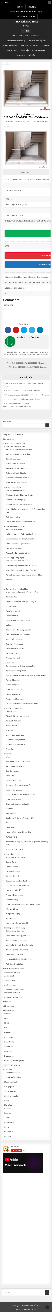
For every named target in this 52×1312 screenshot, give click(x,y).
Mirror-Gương (12, 900)
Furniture (8, 754)
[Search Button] (49, 2)
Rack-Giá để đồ (12, 813)
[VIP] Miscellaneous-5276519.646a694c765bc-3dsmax (26, 395)
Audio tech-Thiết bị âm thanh (18, 561)
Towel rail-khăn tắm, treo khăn (19, 478)
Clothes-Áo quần (13, 871)
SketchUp (8, 1132)
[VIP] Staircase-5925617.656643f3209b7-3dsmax (26, 115)
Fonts (6, 1101)
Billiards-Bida (11, 597)
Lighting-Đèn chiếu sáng (14, 928)
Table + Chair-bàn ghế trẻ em (18, 544)
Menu (7, 2)
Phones (9, 580)
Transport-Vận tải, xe (15, 649)
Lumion (7, 1136)
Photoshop (9, 1122)
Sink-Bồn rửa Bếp (13, 517)
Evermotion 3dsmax (10, 45)
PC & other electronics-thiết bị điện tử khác (24, 575)
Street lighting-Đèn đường (17, 950)
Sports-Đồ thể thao (14, 639)
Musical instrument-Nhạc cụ (18, 620)
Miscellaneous (12, 616)
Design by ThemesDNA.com (26, 1309)
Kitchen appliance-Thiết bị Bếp (19, 504)
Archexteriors (10, 981)
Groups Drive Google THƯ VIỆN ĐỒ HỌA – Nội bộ (26, 12)
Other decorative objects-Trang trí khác (23, 904)
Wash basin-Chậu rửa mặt (16, 482)
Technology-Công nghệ (14, 558)
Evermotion (9, 1037)
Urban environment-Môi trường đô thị (22, 704)
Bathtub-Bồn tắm (13, 459)
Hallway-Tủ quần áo (14, 790)
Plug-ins (7, 1108)
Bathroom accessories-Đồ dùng (19, 449)
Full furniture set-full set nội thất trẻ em (22, 534)
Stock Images (10, 1091)
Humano (7, 1014)
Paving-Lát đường (13, 694)
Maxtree (8, 1051)
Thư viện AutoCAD (12, 1073)
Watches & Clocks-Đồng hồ (17, 923)
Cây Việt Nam (11, 711)
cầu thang (21, 352)
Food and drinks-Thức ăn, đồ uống (20, 495)
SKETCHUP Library (38, 50)
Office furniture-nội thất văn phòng (20, 795)
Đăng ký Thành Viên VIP (20, 35)
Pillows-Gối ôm (12, 909)
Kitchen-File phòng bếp (16, 500)
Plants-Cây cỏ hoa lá (12, 708)
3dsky (6, 1018)
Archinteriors (10, 985)
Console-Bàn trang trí (15, 780)
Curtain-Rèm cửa (13, 876)
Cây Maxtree (32, 7)
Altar (8, 757)
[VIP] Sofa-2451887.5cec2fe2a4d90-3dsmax (21, 391)
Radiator (9, 625)
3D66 (6, 1023)
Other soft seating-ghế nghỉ (17, 804)
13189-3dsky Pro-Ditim (41, 122)
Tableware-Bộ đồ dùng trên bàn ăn (20, 522)
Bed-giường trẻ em (14, 529)
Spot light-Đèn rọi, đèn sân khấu (19, 945)
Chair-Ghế (10, 776)
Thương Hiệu (24, 50)
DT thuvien (9, 122)
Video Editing (12, 50)
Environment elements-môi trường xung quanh (26, 675)
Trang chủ (19, 7)
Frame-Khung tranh (14, 895)
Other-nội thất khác (14, 799)
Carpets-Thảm (12, 867)
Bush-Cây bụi (11, 726)
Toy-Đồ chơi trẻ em (14, 548)
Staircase (44, 354)
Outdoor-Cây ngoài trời (15, 740)
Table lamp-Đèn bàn (14, 955)
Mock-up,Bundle (11, 1082)
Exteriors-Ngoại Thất (13, 997)
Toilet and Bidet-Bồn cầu (16, 473)
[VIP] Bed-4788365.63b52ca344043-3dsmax (21, 399)
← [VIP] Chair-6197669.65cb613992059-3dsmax (26, 367)
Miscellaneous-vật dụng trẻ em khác (21, 539)
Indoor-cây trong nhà (15, 735)
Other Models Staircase (26, 354)
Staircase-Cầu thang (14, 644)
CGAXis (7, 1032)
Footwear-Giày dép (14, 890)
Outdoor (9, 809)
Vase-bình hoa (11, 919)
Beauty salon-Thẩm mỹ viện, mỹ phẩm (22, 592)
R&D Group (9, 1042)
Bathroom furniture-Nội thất (18, 454)
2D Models (21, 55)
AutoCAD (8, 1118)
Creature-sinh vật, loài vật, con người (21, 602)
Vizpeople (8, 1047)
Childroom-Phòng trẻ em (14, 526)
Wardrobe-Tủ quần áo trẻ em (18, 553)
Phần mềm (31, 55)
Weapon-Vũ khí (12, 653)
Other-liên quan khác (14, 689)
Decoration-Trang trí (13, 854)
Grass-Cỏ (9, 730)
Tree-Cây (10, 749)
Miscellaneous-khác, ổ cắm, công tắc (21, 570)
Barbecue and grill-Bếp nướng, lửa (20, 666)
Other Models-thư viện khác (16, 589)
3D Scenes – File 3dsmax (29, 45)
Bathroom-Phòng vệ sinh (14, 446)
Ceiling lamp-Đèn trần (15, 931)
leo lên (41, 352)
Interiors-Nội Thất (12, 993)
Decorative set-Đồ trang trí (17, 886)
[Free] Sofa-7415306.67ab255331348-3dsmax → (26, 363)
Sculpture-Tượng (13, 914)
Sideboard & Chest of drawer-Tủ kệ (20, 818)
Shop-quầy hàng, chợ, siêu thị (18, 635)
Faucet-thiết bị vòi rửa (15, 490)
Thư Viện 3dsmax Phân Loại (26, 16)
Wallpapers (9, 1087)
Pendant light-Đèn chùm (16, 940)
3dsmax (7, 1113)
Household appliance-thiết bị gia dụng (22, 566)
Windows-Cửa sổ (13, 658)
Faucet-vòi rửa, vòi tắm (15, 464)
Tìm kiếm (7, 422)
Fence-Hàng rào (12, 685)
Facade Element (12, 680)
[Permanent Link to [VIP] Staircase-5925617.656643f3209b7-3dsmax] (26, 86)
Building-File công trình (16, 671)
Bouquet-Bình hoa (13, 721)
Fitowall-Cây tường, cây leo (17, 716)
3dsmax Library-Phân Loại (15, 40)
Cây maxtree (35, 35)
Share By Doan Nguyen (14, 1061)
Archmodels (9, 976)
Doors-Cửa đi (11, 606)
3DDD (6, 1028)
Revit (6, 1127)
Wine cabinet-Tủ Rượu (15, 849)
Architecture (9, 663)
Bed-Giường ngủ (12, 771)
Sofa (7, 823)
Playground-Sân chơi (14, 699)
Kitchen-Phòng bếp (12, 487)
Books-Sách (11, 862)
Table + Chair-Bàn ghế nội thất (18, 832)
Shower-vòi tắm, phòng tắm (17, 468)
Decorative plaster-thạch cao (18, 881)
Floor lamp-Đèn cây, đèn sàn (18, 936)
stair (38, 354)
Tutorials (45, 45)
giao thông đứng (32, 352)
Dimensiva (8, 1056)
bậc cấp (14, 352)
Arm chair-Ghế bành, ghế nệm (18, 762)
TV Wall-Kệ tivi (12, 837)
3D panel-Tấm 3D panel (15, 857)
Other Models (12, 354)
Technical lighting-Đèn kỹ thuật (19, 959)
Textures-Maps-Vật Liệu (37, 40)
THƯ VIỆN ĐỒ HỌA (26, 21)
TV (7, 584)
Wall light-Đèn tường (14, 964)
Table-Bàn (10, 828)
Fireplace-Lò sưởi (13, 611)
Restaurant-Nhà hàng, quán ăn (18, 630)
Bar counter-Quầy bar (15, 766)
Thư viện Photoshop (12, 1077)
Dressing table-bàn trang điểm (18, 785)
